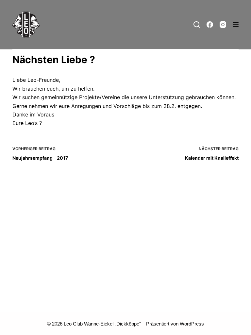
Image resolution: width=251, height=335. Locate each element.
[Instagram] (223, 24)
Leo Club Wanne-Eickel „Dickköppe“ (102, 323)
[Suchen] (196, 24)
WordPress (192, 323)
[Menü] (236, 24)
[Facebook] (210, 24)
